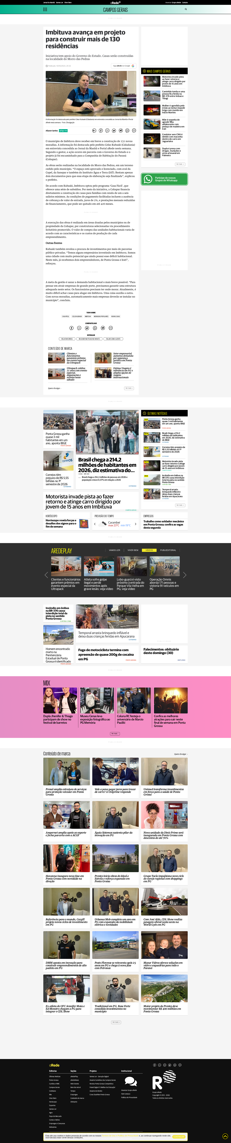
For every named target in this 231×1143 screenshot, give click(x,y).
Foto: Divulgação (68, 123)
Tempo (73, 1091)
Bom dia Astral (76, 1087)
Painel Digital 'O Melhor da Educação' (102, 1087)
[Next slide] (135, 524)
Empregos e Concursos (57, 1123)
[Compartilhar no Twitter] (114, 130)
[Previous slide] (95, 524)
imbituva (88, 316)
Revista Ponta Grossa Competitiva (101, 1084)
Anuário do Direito (96, 1091)
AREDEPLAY (61, 550)
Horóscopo (53, 1102)
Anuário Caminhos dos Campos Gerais (103, 1080)
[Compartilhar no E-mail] (134, 130)
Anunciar (173, 2)
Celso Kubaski (77, 316)
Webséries (53, 1127)
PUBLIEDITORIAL (168, 550)
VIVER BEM (133, 550)
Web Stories (75, 1084)
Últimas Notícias (54, 1076)
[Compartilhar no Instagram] (107, 130)
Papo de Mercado (55, 1116)
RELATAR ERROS (67, 339)
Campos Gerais (54, 1087)
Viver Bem (52, 1098)
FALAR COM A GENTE (113, 339)
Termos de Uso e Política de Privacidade (120, 1136)
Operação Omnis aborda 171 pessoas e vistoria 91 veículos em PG (164, 584)
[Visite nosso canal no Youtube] (165, 1065)
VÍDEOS (149, 550)
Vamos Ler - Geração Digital (99, 1076)
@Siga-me (63, 131)
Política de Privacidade (129, 1097)
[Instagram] (160, 1065)
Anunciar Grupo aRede (129, 1090)
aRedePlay (74, 1076)
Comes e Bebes (54, 1120)
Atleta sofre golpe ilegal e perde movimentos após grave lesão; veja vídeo (98, 584)
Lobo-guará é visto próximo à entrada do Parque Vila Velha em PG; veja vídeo (130, 584)
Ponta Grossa (53, 1080)
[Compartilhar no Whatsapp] (127, 130)
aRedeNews (75, 1080)
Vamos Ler (52, 1109)
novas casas (115, 316)
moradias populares (101, 316)
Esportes (52, 1105)
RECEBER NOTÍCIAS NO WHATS (89, 339)
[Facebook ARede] (155, 1065)
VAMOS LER (114, 550)
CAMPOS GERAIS (115, 9)
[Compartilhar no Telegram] (120, 130)
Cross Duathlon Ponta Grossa (100, 1095)
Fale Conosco (125, 1094)
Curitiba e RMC (54, 1084)
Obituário (74, 1102)
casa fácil (65, 316)
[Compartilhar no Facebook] (100, 130)
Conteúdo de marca (77, 1098)
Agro (50, 1113)
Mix (50, 1095)
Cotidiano (52, 1091)
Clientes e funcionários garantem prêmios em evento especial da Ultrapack (65, 584)
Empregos (74, 1095)
